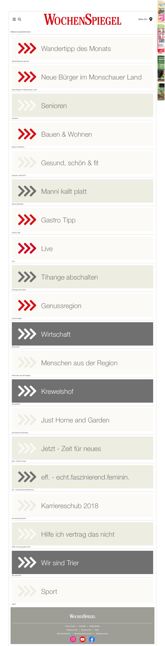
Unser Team (70, 626)
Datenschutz (72, 630)
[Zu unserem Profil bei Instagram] (73, 639)
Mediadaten (94, 626)
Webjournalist (102, 633)
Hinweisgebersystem (83, 633)
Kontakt (82, 626)
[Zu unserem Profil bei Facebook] (92, 639)
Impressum (86, 630)
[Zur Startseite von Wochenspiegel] (82, 19)
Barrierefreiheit (63, 633)
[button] (14, 19)
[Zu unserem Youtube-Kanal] (82, 639)
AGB (96, 630)
